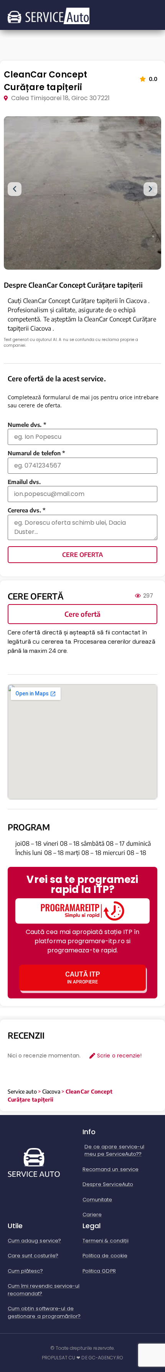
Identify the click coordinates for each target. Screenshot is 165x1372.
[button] (14, 189)
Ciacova (51, 1091)
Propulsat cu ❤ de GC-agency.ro (83, 1357)
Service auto (22, 1091)
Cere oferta (82, 554)
